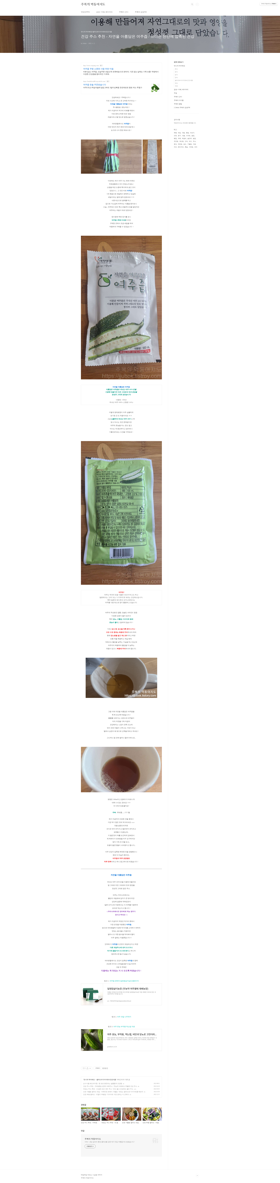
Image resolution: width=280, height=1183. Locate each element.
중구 (179, 135)
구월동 (189, 144)
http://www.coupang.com (91, 65)
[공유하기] (87, 1068)
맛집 (179, 133)
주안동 (176, 141)
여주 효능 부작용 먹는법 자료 (124, 1026)
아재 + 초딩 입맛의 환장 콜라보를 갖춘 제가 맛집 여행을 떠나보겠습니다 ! (110, 1142)
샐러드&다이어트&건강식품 (106, 1079)
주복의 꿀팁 (178, 104)
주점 (175, 93)
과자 (195, 147)
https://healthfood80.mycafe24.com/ (94, 81)
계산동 (181, 141)
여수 (190, 141)
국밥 (183, 133)
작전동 (180, 144)
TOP (197, 1175)
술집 (193, 135)
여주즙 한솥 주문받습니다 (94, 85)
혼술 (186, 147)
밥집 (194, 138)
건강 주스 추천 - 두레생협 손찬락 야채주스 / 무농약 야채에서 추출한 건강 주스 (110, 1086)
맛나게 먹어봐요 (89, 1079)
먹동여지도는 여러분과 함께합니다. (185, 123)
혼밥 (187, 133)
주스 (194, 141)
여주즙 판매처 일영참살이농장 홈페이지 (124, 981)
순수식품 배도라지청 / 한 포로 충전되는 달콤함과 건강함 (102, 1083)
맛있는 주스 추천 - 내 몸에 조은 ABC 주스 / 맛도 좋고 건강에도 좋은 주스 (108, 1089)
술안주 (189, 138)
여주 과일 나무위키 (124, 1017)
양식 (176, 77)
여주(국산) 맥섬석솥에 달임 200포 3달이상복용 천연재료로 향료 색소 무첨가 (112, 87)
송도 (184, 144)
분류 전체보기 (179, 62)
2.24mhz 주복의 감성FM (182, 107)
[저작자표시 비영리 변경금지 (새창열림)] (105, 1068)
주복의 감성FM (141, 12)
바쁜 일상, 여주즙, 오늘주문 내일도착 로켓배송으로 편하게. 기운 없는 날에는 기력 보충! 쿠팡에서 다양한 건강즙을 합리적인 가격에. (121, 73)
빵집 (175, 138)
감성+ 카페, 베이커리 (104, 12)
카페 (194, 144)
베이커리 (181, 147)
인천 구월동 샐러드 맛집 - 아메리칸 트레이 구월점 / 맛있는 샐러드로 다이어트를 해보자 (113, 1092)
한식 (176, 69)
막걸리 (184, 138)
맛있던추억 (85, 12)
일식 (176, 74)
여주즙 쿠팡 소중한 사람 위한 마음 (98, 69)
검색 (192, 4)
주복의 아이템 (179, 100)
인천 (175, 135)
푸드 (176, 83)
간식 (186, 141)
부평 (175, 133)
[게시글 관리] (90, 1068)
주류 (176, 86)
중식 (176, 72)
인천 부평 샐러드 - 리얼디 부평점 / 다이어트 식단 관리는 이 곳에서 (106, 1094)
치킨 (175, 147)
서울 (183, 135)
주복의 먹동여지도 (93, 4)
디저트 (188, 135)
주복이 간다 (123, 12)
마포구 (192, 133)
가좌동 (191, 147)
